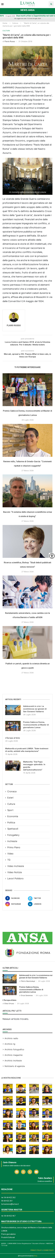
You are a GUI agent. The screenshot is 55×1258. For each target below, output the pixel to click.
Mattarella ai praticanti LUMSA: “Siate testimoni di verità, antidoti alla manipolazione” (26, 749)
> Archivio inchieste (12, 1060)
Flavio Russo (10, 41)
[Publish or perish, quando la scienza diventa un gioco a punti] (27, 642)
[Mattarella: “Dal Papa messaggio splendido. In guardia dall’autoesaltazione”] (13, 766)
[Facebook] (16, 1172)
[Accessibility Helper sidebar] (52, 556)
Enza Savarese (27, 995)
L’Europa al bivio (12, 738)
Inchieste (12, 841)
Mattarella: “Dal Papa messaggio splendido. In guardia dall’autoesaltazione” (34, 766)
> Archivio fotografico (13, 1049)
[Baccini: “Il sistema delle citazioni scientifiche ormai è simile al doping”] (27, 490)
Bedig (35, 1255)
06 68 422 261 (7, 1201)
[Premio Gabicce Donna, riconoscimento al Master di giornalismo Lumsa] (27, 389)
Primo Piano (13, 847)
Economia (12, 816)
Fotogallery (13, 835)
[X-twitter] (30, 1172)
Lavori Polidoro (15, 878)
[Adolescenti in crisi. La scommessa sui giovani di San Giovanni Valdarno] (13, 710)
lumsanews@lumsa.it (10, 1204)
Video (10, 853)
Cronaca (11, 791)
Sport (10, 810)
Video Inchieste (15, 866)
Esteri (10, 797)
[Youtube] (36, 1172)
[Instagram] (23, 1172)
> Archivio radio (10, 1038)
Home (5, 23)
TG (8, 859)
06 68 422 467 (9, 1216)
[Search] (51, 4)
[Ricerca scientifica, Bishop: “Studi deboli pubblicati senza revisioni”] (27, 541)
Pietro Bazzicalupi (28, 981)
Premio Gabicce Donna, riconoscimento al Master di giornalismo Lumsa (36, 725)
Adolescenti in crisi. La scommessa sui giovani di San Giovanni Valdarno (35, 709)
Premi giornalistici (8, 1234)
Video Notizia (14, 872)
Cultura (15, 23)
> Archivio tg (9, 1044)
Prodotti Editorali (8, 1237)
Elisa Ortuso (9, 1003)
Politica (11, 822)
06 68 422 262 (9, 1197)
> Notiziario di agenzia (14, 1066)
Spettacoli (12, 828)
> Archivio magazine (13, 1055)
